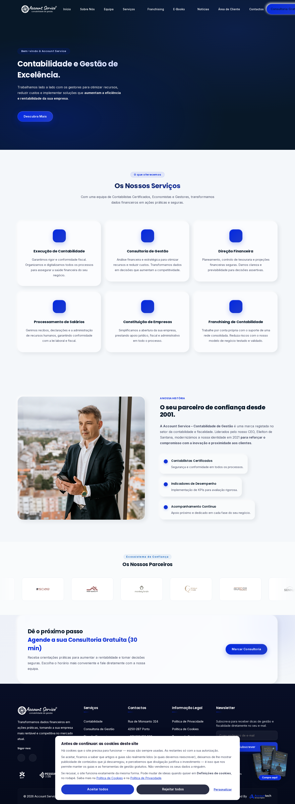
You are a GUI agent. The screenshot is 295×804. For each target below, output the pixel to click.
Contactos (256, 9)
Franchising (156, 9)
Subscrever (247, 747)
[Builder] (186, 589)
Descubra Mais (35, 116)
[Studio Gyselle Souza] (136, 589)
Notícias (203, 9)
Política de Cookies (185, 729)
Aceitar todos (97, 789)
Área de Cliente (229, 9)
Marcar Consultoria (246, 649)
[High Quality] (37, 589)
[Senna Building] (235, 589)
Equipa (109, 9)
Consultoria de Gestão (99, 729)
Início (67, 9)
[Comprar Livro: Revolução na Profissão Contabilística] (270, 762)
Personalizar (223, 789)
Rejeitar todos (173, 789)
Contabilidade (93, 721)
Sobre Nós (87, 9)
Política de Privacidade (187, 721)
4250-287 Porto (139, 729)
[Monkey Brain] (87, 589)
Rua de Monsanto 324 (143, 721)
